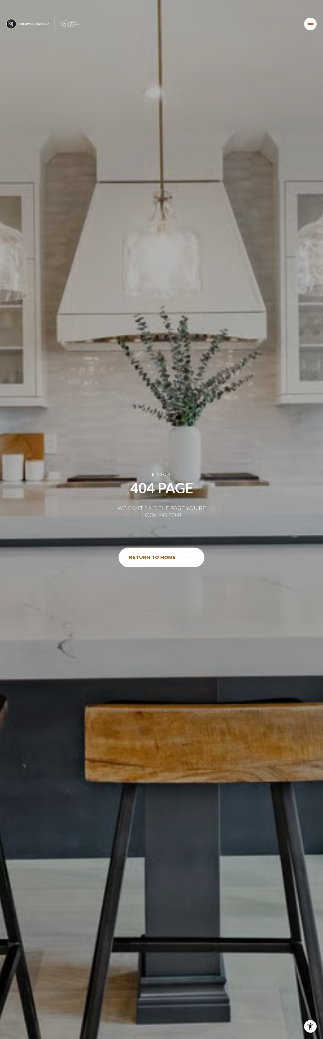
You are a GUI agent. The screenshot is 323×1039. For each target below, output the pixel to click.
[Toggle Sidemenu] (310, 24)
